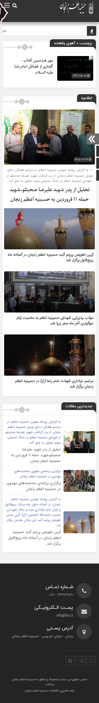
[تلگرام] (80, 660)
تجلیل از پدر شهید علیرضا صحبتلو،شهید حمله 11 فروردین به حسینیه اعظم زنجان (36, 455)
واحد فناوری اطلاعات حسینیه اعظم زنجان (49, 690)
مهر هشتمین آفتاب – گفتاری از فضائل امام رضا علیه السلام (33, 67)
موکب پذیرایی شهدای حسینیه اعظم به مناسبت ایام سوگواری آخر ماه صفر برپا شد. (55, 321)
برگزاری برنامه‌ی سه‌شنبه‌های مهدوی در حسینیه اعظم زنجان (34, 486)
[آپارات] (70, 660)
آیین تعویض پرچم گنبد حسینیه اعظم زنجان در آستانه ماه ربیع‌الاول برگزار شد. (51, 258)
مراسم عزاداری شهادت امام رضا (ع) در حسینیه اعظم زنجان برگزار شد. (54, 384)
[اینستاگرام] (91, 660)
